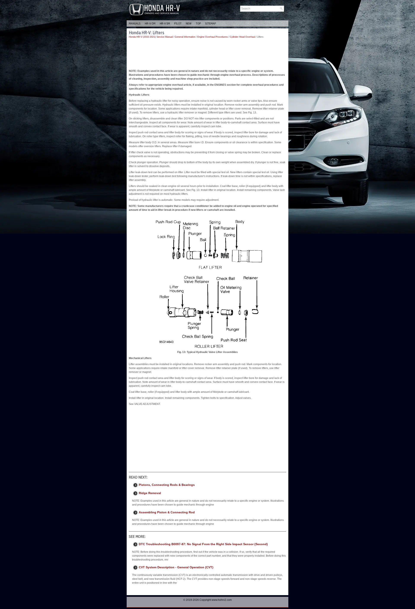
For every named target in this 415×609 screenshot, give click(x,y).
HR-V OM (150, 23)
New (189, 23)
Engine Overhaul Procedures (212, 36)
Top (198, 23)
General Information (185, 36)
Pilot (178, 23)
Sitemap (210, 23)
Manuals (134, 23)
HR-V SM (165, 23)
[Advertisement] (207, 54)
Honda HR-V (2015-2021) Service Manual (151, 36)
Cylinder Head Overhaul (242, 36)
